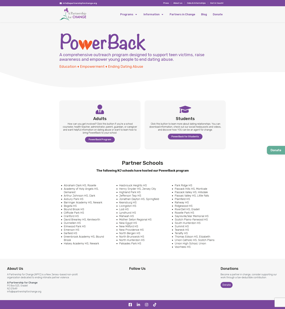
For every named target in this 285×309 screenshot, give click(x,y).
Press (166, 3)
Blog (204, 14)
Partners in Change (182, 14)
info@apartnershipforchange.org (24, 291)
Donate (218, 14)
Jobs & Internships (196, 3)
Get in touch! (216, 3)
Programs (126, 14)
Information (152, 14)
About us (177, 3)
